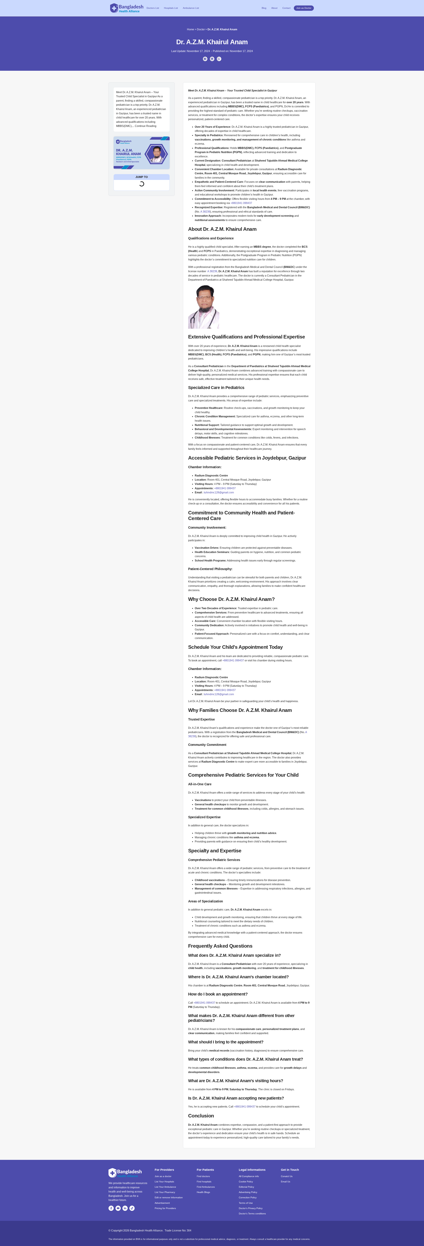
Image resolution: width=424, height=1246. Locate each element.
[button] (205, 59)
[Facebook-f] (111, 1208)
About (274, 8)
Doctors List (153, 8)
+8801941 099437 (241, 203)
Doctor (201, 29)
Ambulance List (191, 8)
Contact (286, 8)
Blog (264, 8)
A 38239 (205, 211)
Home (190, 29)
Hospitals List (171, 8)
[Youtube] (118, 1208)
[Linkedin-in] (125, 1208)
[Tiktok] (132, 1208)
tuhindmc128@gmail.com (218, 492)
